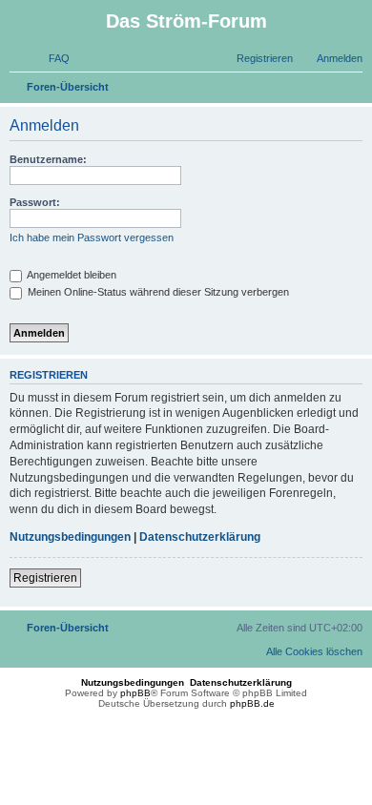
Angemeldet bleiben (70, 274)
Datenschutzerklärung (199, 537)
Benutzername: (48, 159)
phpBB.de (252, 703)
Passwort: (35, 202)
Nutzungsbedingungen (70, 537)
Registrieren (45, 578)
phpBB (135, 693)
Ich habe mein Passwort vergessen (92, 237)
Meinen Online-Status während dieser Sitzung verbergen (157, 292)
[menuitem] (50, 58)
